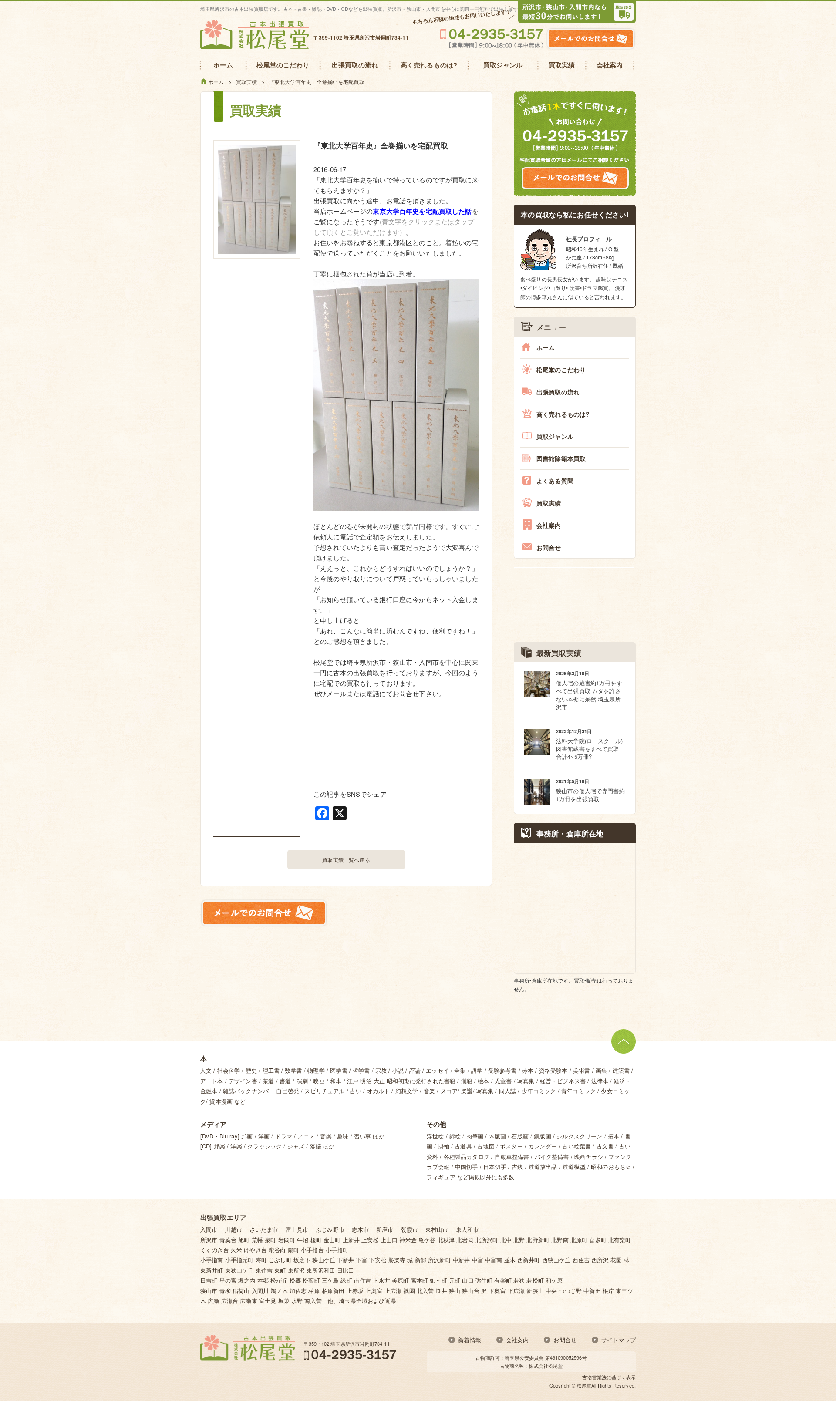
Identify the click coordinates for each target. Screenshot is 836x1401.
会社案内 (548, 525)
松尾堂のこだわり (561, 369)
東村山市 (436, 1229)
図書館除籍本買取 (561, 458)
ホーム (545, 347)
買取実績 (548, 502)
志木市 (360, 1229)
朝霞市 (409, 1229)
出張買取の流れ (558, 391)
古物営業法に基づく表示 (609, 1377)
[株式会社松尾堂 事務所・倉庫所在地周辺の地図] (574, 908)
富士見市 (297, 1229)
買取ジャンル (554, 436)
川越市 (233, 1229)
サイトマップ (618, 1340)
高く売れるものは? (563, 414)
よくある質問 (554, 480)
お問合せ (548, 547)
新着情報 (469, 1340)
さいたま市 (263, 1229)
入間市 (208, 1229)
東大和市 (467, 1229)
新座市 (384, 1229)
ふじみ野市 (330, 1229)
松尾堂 (584, 1385)
